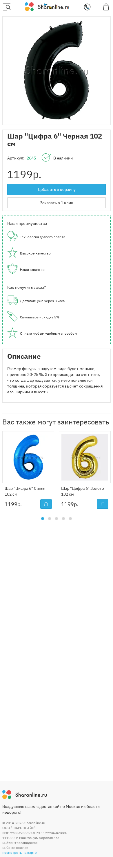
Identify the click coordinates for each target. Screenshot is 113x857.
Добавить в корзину (57, 189)
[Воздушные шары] (47, 6)
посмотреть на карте (19, 852)
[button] (42, 518)
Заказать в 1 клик (56, 202)
